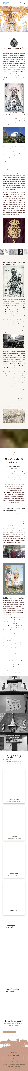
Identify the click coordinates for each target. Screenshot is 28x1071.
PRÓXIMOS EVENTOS (11, 1008)
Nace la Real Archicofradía (10, 940)
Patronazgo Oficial (12, 954)
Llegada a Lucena (11, 934)
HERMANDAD (7, 1037)
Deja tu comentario (10, 1032)
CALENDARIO (7, 1041)
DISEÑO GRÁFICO (14, 799)
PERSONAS (6, 1040)
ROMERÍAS (14, 836)
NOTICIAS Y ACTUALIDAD (12, 1012)
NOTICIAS (6, 1042)
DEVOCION (6, 1038)
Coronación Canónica (13, 960)
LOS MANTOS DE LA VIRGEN (13, 1000)
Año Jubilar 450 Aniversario (11, 983)
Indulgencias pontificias (14, 948)
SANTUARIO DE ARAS (11, 1004)
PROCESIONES (14, 911)
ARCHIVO (6, 1043)
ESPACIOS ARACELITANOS (10, 1039)
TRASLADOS (14, 873)
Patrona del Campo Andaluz (12, 967)
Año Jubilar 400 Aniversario (11, 975)
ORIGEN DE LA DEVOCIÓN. (12, 995)
